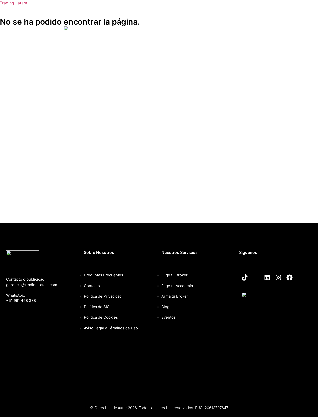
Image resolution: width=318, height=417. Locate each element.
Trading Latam (13, 2)
